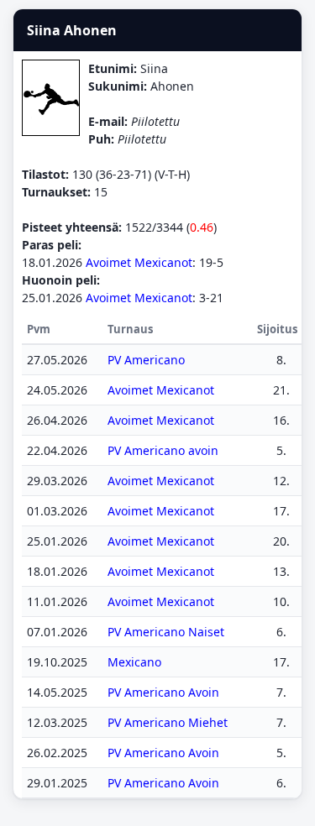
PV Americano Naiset (166, 632)
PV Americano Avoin (163, 692)
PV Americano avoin (163, 450)
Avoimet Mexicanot (139, 262)
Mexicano (134, 662)
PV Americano (146, 360)
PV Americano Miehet (168, 722)
